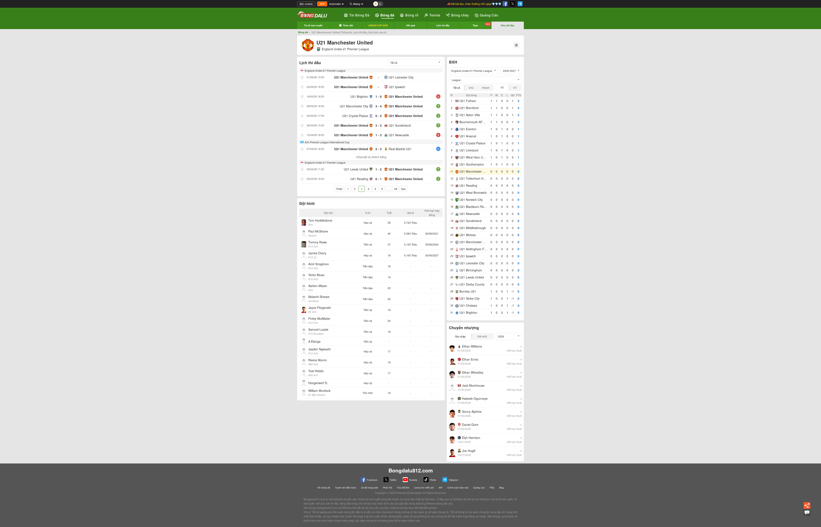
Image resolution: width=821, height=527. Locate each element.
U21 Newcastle (399, 135)
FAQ (492, 487)
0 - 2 (378, 116)
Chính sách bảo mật (457, 487)
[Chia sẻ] (807, 508)
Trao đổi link (403, 487)
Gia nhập (460, 336)
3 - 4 (378, 106)
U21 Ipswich (397, 87)
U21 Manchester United (351, 77)
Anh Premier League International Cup (327, 142)
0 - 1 (378, 179)
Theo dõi (348, 25)
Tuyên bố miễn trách (345, 487)
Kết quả (410, 25)
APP (322, 4)
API (440, 487)
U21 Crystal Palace (355, 116)
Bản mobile (306, 4)
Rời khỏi (482, 336)
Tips (481, 24)
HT (515, 87)
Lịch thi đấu (443, 25)
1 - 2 (378, 169)
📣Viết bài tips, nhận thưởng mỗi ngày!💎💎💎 (474, 4)
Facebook (372, 479)
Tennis (434, 15)
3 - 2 (378, 125)
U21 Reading (359, 179)
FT (502, 87)
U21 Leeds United (356, 169)
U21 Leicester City (401, 77)
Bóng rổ (411, 15)
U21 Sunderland (400, 125)
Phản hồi (387, 487)
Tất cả (456, 87)
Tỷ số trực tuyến (313, 25)
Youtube (413, 479)
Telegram (453, 479)
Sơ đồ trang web (369, 487)
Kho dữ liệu (507, 25)
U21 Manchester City (354, 106)
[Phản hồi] (807, 515)
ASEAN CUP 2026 (378, 25)
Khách (486, 87)
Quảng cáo (479, 487)
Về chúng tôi (323, 487)
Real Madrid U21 (400, 149)
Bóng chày (460, 15)
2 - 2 (378, 149)
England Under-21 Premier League (345, 49)
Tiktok (433, 479)
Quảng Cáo (489, 15)
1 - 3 (378, 135)
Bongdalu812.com (410, 470)
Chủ (471, 87)
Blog (501, 487)
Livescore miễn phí (424, 487)
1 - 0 (378, 96)
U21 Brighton (359, 96)
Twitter (393, 479)
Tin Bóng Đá (359, 15)
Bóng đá (387, 15)
